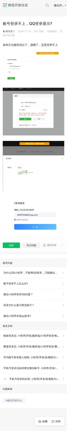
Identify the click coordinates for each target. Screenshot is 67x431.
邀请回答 (52, 245)
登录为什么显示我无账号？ (18, 305)
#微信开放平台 (14, 400)
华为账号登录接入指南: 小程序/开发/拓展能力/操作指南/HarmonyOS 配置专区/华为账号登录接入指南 (35, 357)
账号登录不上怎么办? (15, 283)
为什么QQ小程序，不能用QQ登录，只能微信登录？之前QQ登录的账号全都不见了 (35, 272)
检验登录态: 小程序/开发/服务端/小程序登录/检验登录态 (35, 335)
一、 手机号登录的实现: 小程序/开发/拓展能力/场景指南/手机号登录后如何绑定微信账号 (35, 379)
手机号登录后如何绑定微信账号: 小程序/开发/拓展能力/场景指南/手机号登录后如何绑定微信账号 (35, 368)
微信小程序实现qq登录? (17, 316)
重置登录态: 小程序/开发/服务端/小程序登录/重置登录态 (35, 346)
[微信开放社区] (16, 5)
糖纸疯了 (10, 31)
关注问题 (31, 245)
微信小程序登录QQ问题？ (18, 294)
